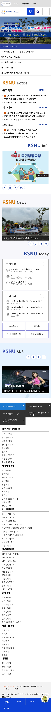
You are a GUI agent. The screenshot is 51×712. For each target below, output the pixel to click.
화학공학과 (6, 608)
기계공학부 (6, 615)
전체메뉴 (46, 11)
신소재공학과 (7, 604)
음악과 (4, 655)
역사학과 (5, 448)
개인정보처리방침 (8, 686)
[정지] (10, 187)
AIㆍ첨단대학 (8, 509)
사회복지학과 (7, 477)
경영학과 (5, 485)
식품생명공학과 (8, 582)
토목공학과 (6, 612)
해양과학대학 (8, 549)
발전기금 (6, 708)
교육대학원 (6, 674)
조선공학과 (6, 546)
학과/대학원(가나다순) (11, 414)
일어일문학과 (7, 441)
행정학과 (5, 474)
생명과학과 (6, 575)
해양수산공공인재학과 (11, 554)
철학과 (4, 452)
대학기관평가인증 (7, 67)
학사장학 (7, 107)
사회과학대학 (8, 466)
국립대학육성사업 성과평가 (11, 62)
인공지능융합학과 (9, 521)
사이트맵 (15, 689)
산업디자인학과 (8, 648)
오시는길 (6, 689)
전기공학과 (6, 601)
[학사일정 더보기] (42, 264)
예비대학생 (6, 702)
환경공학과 (6, 586)
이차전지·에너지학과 (10, 532)
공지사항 (7, 90)
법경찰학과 (6, 470)
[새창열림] (25, 167)
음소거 (3, 38)
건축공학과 (6, 619)
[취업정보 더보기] (42, 296)
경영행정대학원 (8, 670)
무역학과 (5, 492)
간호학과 (5, 630)
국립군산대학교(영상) (9, 46)
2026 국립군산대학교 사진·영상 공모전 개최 (17, 51)
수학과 (4, 634)
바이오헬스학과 (8, 542)
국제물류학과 (7, 488)
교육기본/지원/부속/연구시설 (10, 421)
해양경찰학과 (7, 572)
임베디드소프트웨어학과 (11, 525)
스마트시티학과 (8, 539)
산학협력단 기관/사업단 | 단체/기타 (37, 414)
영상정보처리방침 (22, 686)
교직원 (32, 701)
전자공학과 (6, 597)
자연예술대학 (8, 626)
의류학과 (5, 644)
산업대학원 (6, 667)
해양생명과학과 (8, 557)
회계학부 (5, 495)
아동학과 (5, 481)
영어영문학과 (7, 437)
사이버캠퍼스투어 (37, 686)
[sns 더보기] (44, 357)
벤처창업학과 (7, 502)
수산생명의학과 (8, 564)
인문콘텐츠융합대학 (11, 429)
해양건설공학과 (8, 589)
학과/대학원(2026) (35, 406)
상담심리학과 (7, 506)
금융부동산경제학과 (10, 499)
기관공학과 (6, 579)
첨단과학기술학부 (9, 637)
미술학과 (5, 652)
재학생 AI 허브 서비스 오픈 (11, 57)
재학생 (19, 701)
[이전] (4, 187)
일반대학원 (6, 663)
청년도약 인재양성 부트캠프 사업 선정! (15, 72)
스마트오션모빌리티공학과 (12, 535)
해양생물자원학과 (9, 561)
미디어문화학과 (8, 455)
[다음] (15, 187)
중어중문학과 (7, 445)
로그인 (16, 3)
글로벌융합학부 (8, 462)
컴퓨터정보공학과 (9, 514)
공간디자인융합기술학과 (11, 622)
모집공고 (7, 125)
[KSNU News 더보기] (46, 243)
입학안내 (30, 12)
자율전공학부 (7, 459)
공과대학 (6, 593)
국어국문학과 (7, 434)
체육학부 (5, 641)
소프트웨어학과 (8, 517)
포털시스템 (6, 3)
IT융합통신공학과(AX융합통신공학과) (17, 528)
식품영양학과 (7, 568)
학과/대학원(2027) (9, 406)
